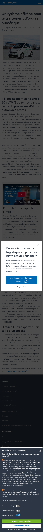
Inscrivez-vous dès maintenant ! (21, 280)
